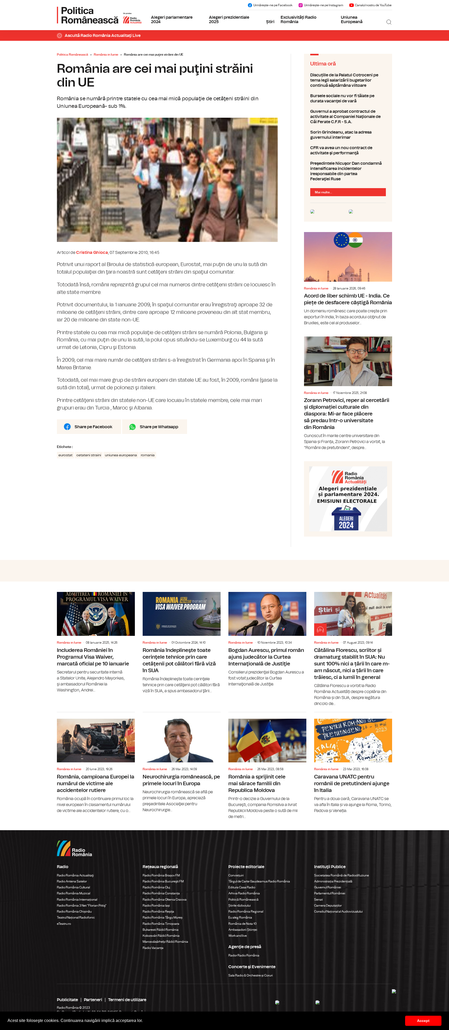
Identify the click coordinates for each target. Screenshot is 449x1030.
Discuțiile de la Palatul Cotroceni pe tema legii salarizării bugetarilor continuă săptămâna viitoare (348, 80)
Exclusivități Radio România (298, 19)
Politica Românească (72, 54)
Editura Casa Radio (241, 887)
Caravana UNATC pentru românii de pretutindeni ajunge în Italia (353, 763)
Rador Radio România (243, 955)
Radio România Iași (156, 905)
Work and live (237, 935)
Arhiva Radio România (244, 893)
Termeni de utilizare (127, 1000)
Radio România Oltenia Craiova (165, 899)
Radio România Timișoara (161, 923)
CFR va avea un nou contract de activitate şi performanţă (348, 150)
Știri (270, 22)
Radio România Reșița (158, 911)
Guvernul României (327, 887)
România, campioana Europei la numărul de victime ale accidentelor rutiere (96, 763)
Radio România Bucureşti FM (163, 881)
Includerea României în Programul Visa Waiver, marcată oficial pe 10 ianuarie (96, 642)
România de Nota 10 (242, 923)
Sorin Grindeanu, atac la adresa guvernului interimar (348, 135)
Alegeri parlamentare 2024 (172, 19)
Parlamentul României (329, 893)
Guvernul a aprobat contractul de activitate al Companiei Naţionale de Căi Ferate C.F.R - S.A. (348, 116)
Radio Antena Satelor (72, 881)
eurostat (65, 455)
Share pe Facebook (93, 427)
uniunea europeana (121, 455)
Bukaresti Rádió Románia (161, 929)
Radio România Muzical (73, 893)
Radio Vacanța (153, 947)
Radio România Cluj (156, 887)
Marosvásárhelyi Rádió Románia (165, 941)
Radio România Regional (245, 911)
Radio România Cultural (73, 887)
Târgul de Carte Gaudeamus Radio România (259, 881)
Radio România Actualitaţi (75, 875)
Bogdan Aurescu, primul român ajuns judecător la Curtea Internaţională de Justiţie (267, 639)
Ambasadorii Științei (242, 929)
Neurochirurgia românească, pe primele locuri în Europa (182, 762)
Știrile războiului (239, 905)
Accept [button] (423, 1021)
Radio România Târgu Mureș (162, 917)
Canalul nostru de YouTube (373, 5)
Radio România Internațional (77, 899)
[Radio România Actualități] (99, 15)
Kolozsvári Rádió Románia (161, 935)
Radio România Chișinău (74, 911)
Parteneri (93, 1000)
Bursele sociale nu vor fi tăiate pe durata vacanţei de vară (348, 98)
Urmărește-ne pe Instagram (323, 5)
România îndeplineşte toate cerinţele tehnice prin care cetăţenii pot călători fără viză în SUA (182, 643)
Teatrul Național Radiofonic (76, 917)
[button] (144, 1021)
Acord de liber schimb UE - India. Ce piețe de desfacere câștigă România (348, 279)
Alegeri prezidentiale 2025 (229, 19)
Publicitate (67, 1000)
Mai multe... (323, 192)
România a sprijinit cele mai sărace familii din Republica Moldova (267, 766)
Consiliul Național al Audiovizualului (338, 911)
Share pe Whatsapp (159, 427)
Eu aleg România (240, 917)
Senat (318, 899)
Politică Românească (243, 899)
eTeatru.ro (64, 923)
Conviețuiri (236, 875)
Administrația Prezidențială (333, 881)
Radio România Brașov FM (161, 875)
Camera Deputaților (328, 905)
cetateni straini (88, 455)
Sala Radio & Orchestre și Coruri (250, 975)
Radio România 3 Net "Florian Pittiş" (82, 905)
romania (148, 455)
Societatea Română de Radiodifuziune (341, 875)
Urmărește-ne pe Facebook (272, 5)
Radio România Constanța (161, 893)
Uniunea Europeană (351, 19)
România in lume (106, 54)
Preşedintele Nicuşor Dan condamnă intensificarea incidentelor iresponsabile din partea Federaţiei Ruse (348, 171)
